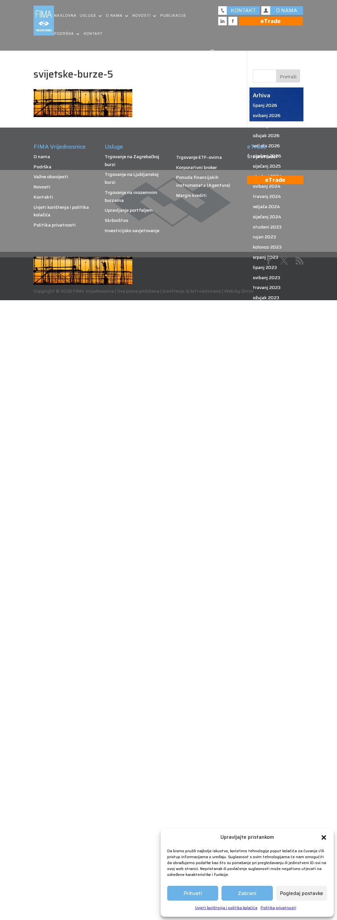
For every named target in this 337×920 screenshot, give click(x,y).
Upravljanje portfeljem (129, 210)
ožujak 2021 (265, 540)
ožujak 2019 (266, 783)
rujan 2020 (264, 601)
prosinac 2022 (268, 328)
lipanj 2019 (265, 753)
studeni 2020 (267, 581)
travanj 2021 (266, 530)
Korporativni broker (196, 167)
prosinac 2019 (268, 692)
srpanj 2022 (265, 378)
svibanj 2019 (266, 763)
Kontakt (93, 34)
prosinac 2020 (268, 571)
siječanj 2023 (267, 318)
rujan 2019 (264, 723)
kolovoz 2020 (267, 611)
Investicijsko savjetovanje (132, 230)
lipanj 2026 (265, 105)
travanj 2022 (266, 409)
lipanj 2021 (264, 510)
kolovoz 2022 (267, 368)
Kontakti (43, 197)
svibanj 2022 (266, 398)
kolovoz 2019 (267, 733)
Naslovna (65, 15)
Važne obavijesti (51, 176)
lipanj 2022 (265, 388)
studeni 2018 (267, 824)
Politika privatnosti (278, 908)
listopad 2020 (268, 591)
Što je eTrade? (262, 156)
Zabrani (247, 893)
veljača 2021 (266, 550)
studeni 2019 (267, 702)
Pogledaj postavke (301, 893)
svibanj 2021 (266, 520)
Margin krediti (191, 195)
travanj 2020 (267, 652)
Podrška (64, 34)
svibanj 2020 (267, 641)
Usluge (88, 15)
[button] (324, 837)
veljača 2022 (266, 429)
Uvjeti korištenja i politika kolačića (226, 908)
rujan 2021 (264, 479)
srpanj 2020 (266, 621)
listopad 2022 (268, 348)
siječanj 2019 (267, 804)
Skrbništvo (116, 220)
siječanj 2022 (267, 439)
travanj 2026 (267, 125)
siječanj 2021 (266, 561)
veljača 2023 (266, 307)
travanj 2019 (266, 773)
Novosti (141, 15)
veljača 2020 (266, 672)
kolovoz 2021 (267, 490)
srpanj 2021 (265, 500)
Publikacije (173, 15)
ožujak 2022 (266, 419)
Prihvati (193, 893)
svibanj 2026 (266, 115)
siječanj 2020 (267, 682)
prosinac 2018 (268, 814)
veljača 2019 (266, 793)
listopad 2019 (268, 712)
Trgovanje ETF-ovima (199, 157)
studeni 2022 (267, 338)
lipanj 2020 (265, 631)
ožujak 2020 (266, 662)
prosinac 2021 (267, 449)
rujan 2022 (264, 358)
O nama (114, 15)
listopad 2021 (267, 469)
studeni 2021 (267, 459)
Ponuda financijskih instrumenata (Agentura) (203, 181)
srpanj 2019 (265, 743)
